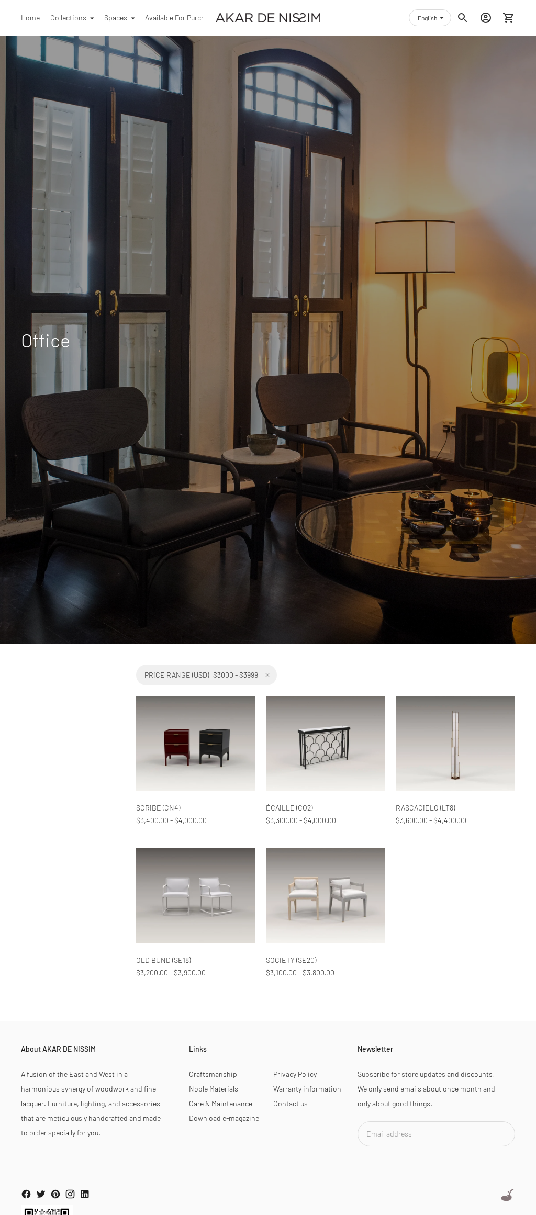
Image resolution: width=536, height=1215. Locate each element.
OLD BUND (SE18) (163, 959)
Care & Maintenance (220, 1103)
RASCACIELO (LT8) (425, 807)
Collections (68, 17)
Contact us (290, 1103)
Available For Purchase (180, 17)
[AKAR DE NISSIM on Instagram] (70, 1194)
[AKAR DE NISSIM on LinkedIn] (85, 1194)
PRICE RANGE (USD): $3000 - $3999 (201, 674)
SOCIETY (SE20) (291, 959)
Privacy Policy (295, 1074)
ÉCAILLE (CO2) (289, 807)
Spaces (115, 17)
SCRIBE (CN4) (158, 807)
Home (30, 17)
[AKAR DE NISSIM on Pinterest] (55, 1194)
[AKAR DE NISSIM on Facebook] (26, 1194)
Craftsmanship (213, 1074)
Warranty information (307, 1088)
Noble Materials (213, 1088)
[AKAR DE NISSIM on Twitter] (41, 1194)
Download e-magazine (224, 1117)
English (427, 17)
